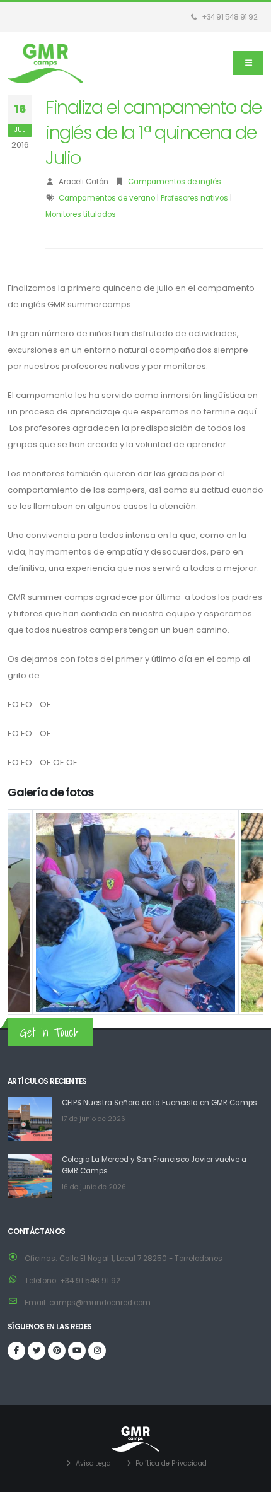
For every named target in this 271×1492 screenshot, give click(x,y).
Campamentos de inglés (174, 182)
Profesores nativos (194, 198)
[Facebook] (16, 1351)
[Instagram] (97, 1351)
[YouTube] (77, 1351)
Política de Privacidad (171, 1463)
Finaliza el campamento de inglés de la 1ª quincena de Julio (153, 132)
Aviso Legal (94, 1463)
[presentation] (17, 912)
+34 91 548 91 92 (229, 17)
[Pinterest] (57, 1351)
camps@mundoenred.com (100, 1303)
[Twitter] (36, 1351)
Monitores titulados (80, 214)
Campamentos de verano (107, 198)
